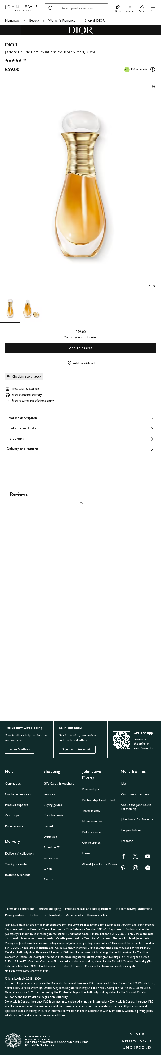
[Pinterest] (123, 869)
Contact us (13, 783)
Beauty (34, 20)
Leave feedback (19, 749)
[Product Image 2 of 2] (32, 308)
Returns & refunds (17, 875)
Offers (48, 869)
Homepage (12, 20)
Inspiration (51, 858)
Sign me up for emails (77, 749)
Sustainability (53, 915)
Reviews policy (97, 915)
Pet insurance (91, 832)
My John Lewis (54, 815)
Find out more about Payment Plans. (27, 970)
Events (48, 879)
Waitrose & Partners (135, 794)
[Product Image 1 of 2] (10, 308)
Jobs (124, 783)
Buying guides (53, 805)
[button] (153, 8)
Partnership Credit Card (98, 800)
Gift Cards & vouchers (59, 783)
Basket (48, 826)
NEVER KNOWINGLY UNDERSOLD (137, 1041)
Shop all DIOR (95, 20)
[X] (135, 858)
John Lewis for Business (137, 819)
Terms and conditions (19, 909)
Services (49, 794)
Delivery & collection (19, 853)
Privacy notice (14, 915)
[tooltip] (152, 69)
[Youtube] (147, 858)
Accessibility (74, 915)
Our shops (12, 815)
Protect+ (127, 841)
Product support (16, 805)
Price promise (14, 826)
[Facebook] (123, 858)
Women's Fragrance (61, 20)
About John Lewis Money (99, 864)
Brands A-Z (52, 847)
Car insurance (91, 843)
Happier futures (131, 830)
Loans (86, 853)
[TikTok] (147, 869)
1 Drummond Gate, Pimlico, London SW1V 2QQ (95, 934)
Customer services (18, 794)
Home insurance (93, 821)
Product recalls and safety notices (88, 909)
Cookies (34, 915)
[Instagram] (135, 869)
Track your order (16, 864)
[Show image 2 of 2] (156, 186)
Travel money (91, 811)
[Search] (51, 8)
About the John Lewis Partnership (136, 807)
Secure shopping (50, 909)
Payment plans (92, 789)
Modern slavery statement (134, 909)
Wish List (50, 837)
